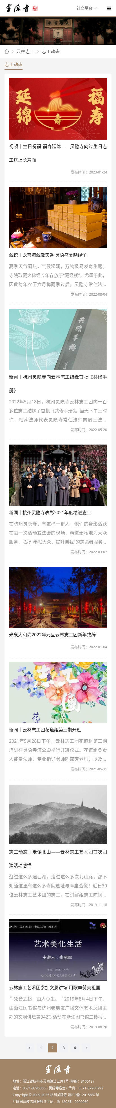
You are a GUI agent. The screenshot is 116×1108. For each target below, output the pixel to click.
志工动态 (51, 51)
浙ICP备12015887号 (83, 1094)
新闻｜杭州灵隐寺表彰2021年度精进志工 (50, 512)
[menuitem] (88, 8)
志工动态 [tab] (14, 64)
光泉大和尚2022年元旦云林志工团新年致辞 (52, 635)
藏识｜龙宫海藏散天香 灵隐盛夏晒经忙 (48, 255)
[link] (7, 51)
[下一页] (86, 1047)
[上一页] (29, 1047)
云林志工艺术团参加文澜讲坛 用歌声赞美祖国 (54, 987)
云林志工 (25, 51)
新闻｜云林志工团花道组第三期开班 (45, 730)
